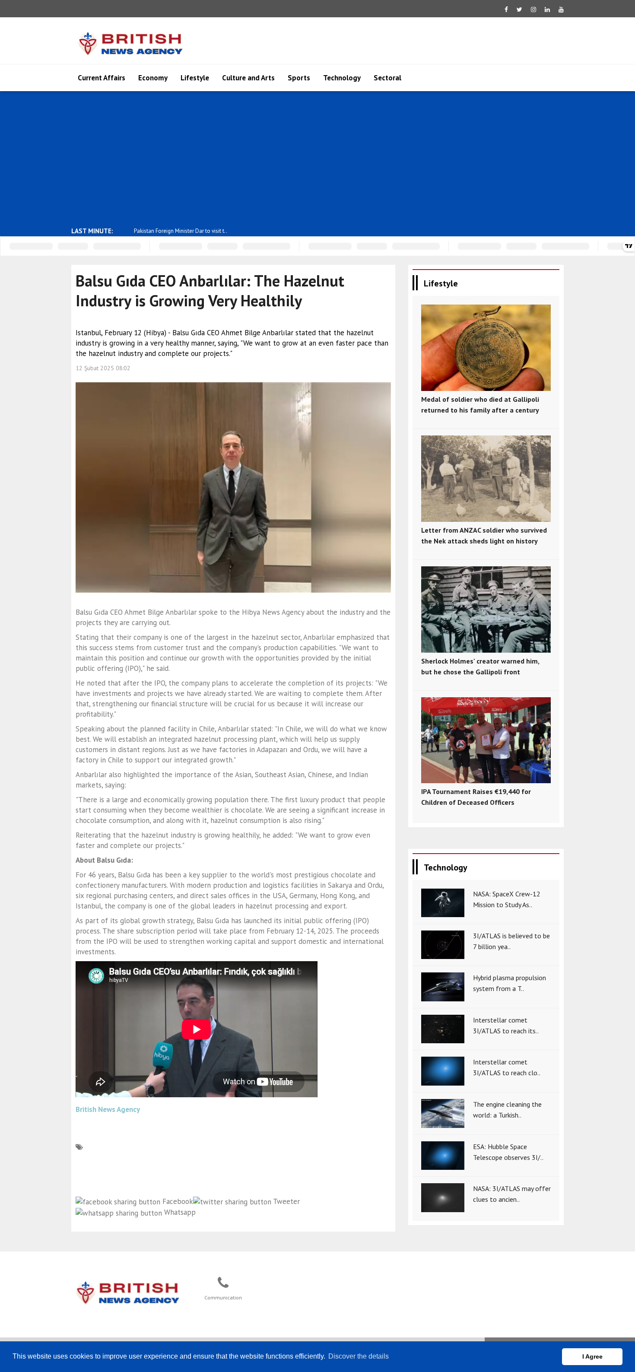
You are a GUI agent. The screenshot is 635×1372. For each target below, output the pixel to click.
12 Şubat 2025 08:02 (103, 368)
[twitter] (519, 9)
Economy (153, 78)
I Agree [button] (592, 1356)
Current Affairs (101, 78)
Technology (342, 78)
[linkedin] (547, 9)
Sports (299, 78)
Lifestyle (195, 78)
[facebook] (506, 9)
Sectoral (387, 78)
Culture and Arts (248, 78)
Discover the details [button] (358, 1356)
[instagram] (533, 9)
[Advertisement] (317, 158)
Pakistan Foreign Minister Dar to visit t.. (180, 231)
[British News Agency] (127, 1291)
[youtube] (561, 9)
